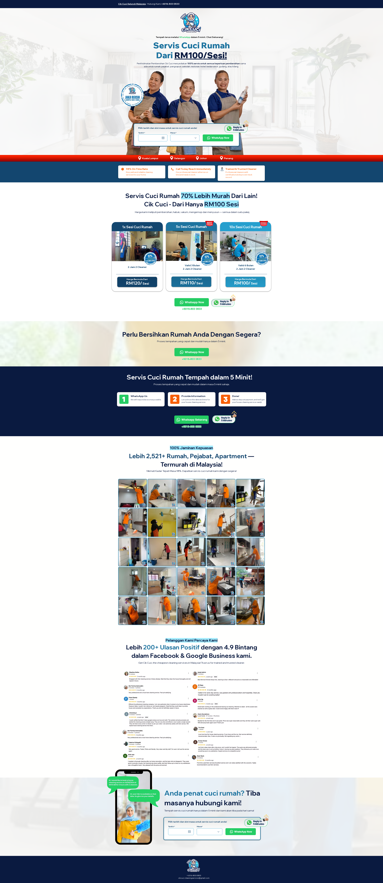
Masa (172, 133)
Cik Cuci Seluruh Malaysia (132, 4)
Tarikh (142, 133)
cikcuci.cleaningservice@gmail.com (193, 878)
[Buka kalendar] (163, 138)
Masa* (200, 826)
